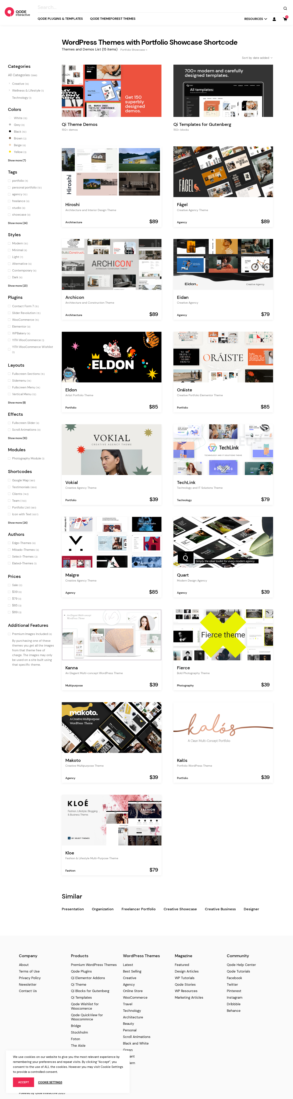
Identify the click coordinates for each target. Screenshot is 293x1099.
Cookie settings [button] (50, 1082)
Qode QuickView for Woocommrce (87, 1017)
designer (251, 909)
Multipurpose (74, 685)
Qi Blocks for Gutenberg (90, 991)
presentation (73, 909)
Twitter (232, 984)
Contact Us (28, 991)
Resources (253, 19)
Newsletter (27, 984)
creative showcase (180, 909)
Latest (128, 965)
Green (128, 1050)
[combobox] (254, 57)
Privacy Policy (30, 978)
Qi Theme (78, 984)
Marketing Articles (189, 997)
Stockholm (79, 1032)
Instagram (234, 997)
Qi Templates (81, 997)
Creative (129, 978)
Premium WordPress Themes (94, 965)
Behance (234, 1010)
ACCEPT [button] (23, 1082)
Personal (130, 1030)
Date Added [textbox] (261, 58)
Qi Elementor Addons (88, 978)
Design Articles (187, 971)
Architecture (73, 222)
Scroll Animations (136, 1037)
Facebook (234, 978)
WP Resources (186, 991)
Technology (184, 500)
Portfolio (70, 407)
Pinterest (234, 991)
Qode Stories (185, 984)
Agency (182, 222)
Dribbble (234, 1004)
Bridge (76, 1026)
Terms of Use (29, 971)
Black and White (136, 1043)
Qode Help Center (241, 965)
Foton (75, 1039)
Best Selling (132, 971)
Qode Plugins (81, 971)
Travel (127, 1004)
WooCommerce (135, 997)
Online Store (133, 991)
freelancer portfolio (139, 909)
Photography (185, 685)
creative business (220, 909)
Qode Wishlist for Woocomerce (85, 1006)
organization (103, 909)
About (24, 965)
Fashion (70, 870)
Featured (182, 965)
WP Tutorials (185, 978)
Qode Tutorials (238, 971)
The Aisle (78, 1045)
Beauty (128, 1023)
